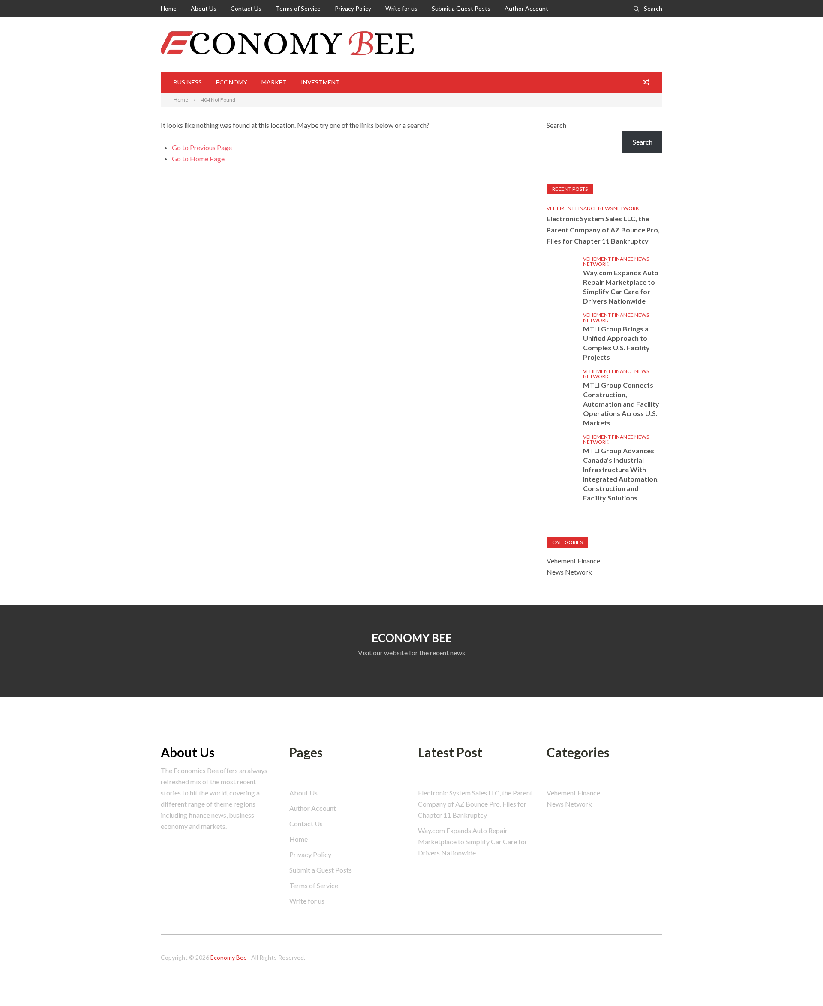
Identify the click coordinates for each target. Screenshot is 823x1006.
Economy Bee (228, 957)
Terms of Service (298, 8)
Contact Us (246, 8)
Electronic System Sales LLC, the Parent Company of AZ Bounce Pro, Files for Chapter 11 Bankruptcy (603, 229)
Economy (231, 82)
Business (188, 82)
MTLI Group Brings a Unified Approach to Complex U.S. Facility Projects (616, 343)
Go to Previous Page (202, 147)
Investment (320, 82)
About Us (203, 8)
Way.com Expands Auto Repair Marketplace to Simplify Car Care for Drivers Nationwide (620, 286)
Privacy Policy (353, 8)
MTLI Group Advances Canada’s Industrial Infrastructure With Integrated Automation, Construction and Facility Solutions (621, 474)
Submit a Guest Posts (461, 8)
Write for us (401, 8)
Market (274, 82)
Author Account (526, 8)
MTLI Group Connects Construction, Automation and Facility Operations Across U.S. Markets (621, 404)
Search (653, 8)
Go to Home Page (198, 158)
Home (169, 8)
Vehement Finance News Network (593, 208)
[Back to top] (799, 982)
